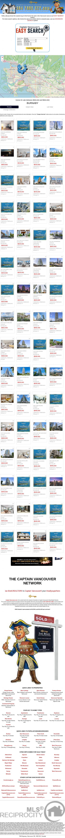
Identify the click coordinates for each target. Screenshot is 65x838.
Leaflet (48, 97)
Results (9, 107)
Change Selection (9, 110)
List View (50, 107)
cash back (41, 834)
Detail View (29, 107)
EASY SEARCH (58, 16)
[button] (25, 70)
